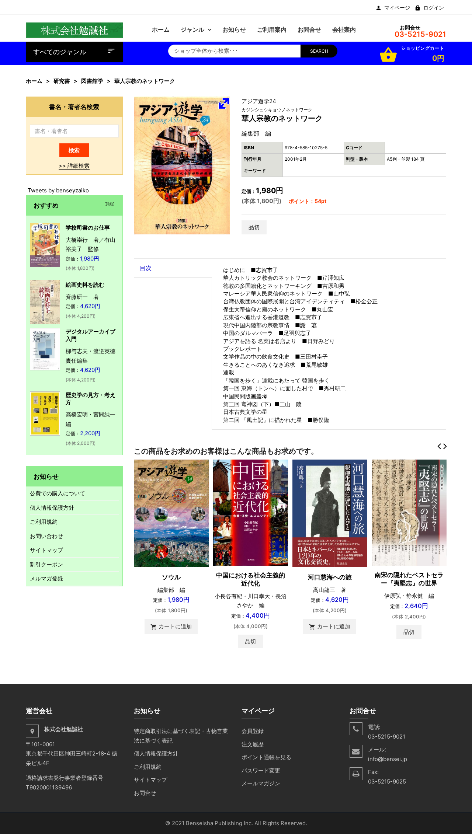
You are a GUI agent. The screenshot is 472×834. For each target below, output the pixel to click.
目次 (146, 268)
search (319, 51)
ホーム (34, 80)
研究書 (61, 80)
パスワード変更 (261, 770)
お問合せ (145, 792)
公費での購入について (57, 493)
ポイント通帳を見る (266, 757)
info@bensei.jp (387, 759)
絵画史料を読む (85, 284)
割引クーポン (46, 564)
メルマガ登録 (46, 578)
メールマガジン (261, 783)
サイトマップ (46, 550)
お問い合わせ (46, 536)
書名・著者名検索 (74, 107)
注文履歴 (253, 744)
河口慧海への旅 (330, 577)
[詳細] (108, 204)
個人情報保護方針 (52, 507)
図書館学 (92, 80)
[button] (224, 103)
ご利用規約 (44, 521)
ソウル (171, 577)
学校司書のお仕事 (88, 227)
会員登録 (253, 730)
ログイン (433, 8)
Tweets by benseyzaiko (58, 190)
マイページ (397, 8)
